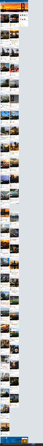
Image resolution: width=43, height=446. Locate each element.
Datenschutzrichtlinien (14, 441)
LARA (2, 368)
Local (26, 11)
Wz (2, 303)
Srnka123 (3, 155)
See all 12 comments (7, 108)
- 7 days (2, 441)
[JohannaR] (24, 15)
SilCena (2, 29)
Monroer (12, 389)
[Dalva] (26, 15)
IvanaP (2, 104)
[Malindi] (20, 15)
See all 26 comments (7, 44)
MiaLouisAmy (3, 24)
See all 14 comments (7, 237)
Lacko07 (3, 287)
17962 (2, 171)
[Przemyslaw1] (22, 15)
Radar (6, 439)
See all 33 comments (7, 321)
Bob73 (2, 220)
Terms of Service (20, 444)
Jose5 (12, 152)
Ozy (2, 73)
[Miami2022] (22, 19)
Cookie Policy (16, 444)
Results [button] (20, 21)
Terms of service (13, 439)
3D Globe (7, 441)
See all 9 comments (7, 221)
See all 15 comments (16, 45)
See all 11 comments (16, 391)
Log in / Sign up (23, 0)
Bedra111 (3, 434)
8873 (11, 223)
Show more (27, 13)
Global (24, 11)
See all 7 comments (7, 435)
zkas (2, 121)
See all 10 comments (7, 172)
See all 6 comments (16, 342)
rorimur (3, 204)
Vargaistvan (3, 74)
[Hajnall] (20, 19)
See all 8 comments (16, 293)
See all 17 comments (7, 352)
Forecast (2, 439)
